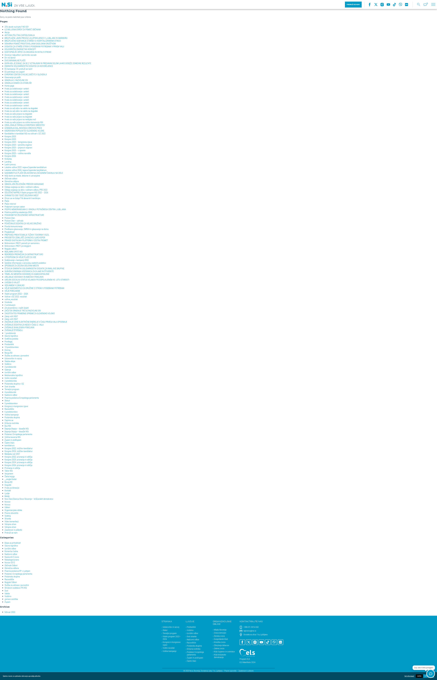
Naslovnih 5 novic (12, 556)
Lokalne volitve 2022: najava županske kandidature (26, 167)
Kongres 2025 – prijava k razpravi (18, 147)
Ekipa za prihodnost (13, 542)
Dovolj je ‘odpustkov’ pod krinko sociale (21, 54)
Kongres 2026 (10, 155)
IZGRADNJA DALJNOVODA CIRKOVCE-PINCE (23, 127)
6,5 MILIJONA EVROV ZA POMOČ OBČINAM (23, 29)
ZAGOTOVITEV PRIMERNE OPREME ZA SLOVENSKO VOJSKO (30, 313)
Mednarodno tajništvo (14, 375)
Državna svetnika (12, 423)
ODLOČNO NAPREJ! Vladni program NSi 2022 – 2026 (26, 192)
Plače (7, 200)
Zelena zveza (219, 648)
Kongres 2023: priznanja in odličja (18, 459)
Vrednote (8, 302)
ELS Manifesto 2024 (247, 662)
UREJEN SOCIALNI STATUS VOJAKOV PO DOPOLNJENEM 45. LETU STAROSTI (37, 279)
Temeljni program (12, 389)
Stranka (8, 518)
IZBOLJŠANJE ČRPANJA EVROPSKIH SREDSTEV (25, 125)
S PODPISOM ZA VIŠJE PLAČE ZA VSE (20, 257)
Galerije (8, 369)
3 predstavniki (10, 366)
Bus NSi (8, 425)
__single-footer (11, 479)
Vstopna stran (10, 524)
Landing (8, 161)
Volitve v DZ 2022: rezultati (16, 296)
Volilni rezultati (11, 378)
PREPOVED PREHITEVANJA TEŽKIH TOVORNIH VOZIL (27, 234)
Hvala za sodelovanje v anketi (17, 88)
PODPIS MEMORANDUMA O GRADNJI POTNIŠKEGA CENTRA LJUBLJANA (35, 209)
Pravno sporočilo (230, 671)
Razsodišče (9, 408)
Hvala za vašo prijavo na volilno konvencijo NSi (24, 122)
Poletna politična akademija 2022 (18, 212)
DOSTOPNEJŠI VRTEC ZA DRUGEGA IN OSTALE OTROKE (28, 52)
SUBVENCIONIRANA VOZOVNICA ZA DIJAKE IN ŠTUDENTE (29, 271)
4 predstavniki (10, 392)
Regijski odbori (11, 248)
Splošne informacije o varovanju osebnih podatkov (25, 262)
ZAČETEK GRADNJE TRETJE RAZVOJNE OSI (23, 310)
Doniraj (7, 349)
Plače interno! (10, 203)
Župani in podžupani (13, 439)
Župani (7, 601)
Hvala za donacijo (12, 487)
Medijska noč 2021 (12, 453)
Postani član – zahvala (14, 220)
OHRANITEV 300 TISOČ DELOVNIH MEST (22, 195)
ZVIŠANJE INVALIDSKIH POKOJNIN (19, 327)
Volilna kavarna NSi (13, 437)
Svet (6, 590)
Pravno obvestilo (11, 513)
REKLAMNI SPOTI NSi (14, 251)
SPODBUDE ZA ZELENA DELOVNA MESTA (22, 265)
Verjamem (9, 473)
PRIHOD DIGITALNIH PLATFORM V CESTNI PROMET (26, 240)
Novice (7, 501)
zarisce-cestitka (11, 599)
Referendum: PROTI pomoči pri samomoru (22, 243)
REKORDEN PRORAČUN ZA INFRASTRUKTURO (24, 254)
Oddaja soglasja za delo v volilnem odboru (22, 186)
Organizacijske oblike (13, 510)
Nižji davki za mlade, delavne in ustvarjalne (22, 175)
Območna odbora (12, 181)
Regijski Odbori (11, 582)
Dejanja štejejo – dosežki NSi (17, 428)
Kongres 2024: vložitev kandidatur (19, 451)
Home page (9, 85)
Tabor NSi (9, 470)
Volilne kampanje (12, 414)
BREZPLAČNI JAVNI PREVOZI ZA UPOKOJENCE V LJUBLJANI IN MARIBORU (36, 38)
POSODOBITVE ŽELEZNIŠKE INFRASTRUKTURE (24, 215)
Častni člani (9, 442)
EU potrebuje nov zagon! (15, 71)
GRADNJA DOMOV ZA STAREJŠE (18, 83)
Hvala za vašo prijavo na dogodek (18, 113)
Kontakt (8, 490)
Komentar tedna (11, 551)
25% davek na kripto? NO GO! (16, 26)
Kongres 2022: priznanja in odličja (18, 456)
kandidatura (9, 445)
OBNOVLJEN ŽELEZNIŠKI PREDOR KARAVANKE (24, 184)
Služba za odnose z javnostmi (17, 355)
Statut (7, 400)
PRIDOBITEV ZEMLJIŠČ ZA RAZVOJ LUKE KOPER (25, 237)
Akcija (7, 32)
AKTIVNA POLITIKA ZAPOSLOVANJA (20, 35)
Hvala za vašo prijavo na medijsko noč (20, 119)
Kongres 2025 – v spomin (15, 150)
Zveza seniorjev (220, 632)
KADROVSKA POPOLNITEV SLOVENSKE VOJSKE (24, 130)
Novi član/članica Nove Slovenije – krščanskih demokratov (29, 498)
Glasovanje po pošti (13, 77)
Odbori (7, 507)
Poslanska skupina (12, 417)
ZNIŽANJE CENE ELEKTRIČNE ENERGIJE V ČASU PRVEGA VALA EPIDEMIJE (36, 321)
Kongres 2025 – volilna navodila (18, 153)
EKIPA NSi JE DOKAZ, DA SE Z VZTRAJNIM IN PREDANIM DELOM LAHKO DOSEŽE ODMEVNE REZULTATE (48, 63)
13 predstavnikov (12, 347)
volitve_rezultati (11, 299)
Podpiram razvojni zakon (15, 206)
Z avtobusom (10, 305)
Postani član (10, 217)
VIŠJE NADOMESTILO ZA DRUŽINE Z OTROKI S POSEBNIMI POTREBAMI (34, 288)
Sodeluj (8, 515)
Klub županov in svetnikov (224, 651)
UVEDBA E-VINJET (12, 282)
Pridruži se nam (11, 532)
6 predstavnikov (11, 411)
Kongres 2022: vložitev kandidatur (19, 448)
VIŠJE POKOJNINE (12, 290)
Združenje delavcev (221, 645)
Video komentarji (12, 521)
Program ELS (245, 659)
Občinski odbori (11, 178)
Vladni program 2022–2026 (172, 637)
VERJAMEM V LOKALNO (14, 285)
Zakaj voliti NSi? (11, 316)
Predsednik (9, 344)
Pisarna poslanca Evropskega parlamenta (22, 397)
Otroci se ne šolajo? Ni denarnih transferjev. (23, 198)
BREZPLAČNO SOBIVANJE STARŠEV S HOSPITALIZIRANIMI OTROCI (33, 40)
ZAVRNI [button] (419, 676)
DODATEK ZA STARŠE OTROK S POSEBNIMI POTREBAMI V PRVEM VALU (34, 46)
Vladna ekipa (10, 361)
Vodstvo (8, 363)
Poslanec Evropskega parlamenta (18, 434)
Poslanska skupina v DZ (14, 383)
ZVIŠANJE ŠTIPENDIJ (14, 330)
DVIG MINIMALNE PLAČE (15, 60)
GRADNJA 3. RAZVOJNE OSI (16, 80)
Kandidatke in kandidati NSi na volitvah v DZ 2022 (25, 133)
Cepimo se (9, 420)
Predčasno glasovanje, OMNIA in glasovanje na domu (26, 229)
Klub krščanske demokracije (220, 656)
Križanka (8, 158)
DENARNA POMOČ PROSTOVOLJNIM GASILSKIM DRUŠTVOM (30, 43)
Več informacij (409, 676)
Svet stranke (10, 386)
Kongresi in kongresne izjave (16, 406)
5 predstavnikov (11, 403)
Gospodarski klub (221, 639)
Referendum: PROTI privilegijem (18, 245)
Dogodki (8, 484)
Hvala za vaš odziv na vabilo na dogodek (21, 108)
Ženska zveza (219, 636)
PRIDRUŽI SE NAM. (353, 4)
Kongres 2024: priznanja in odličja (18, 462)
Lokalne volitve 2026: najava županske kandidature (26, 170)
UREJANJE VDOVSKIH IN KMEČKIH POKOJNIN (24, 276)
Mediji (7, 496)
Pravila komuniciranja (13, 226)
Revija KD (8, 352)
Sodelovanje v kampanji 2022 (17, 260)
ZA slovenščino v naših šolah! (17, 307)
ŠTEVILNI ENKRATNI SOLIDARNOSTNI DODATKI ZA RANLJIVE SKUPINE (34, 268)
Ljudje (7, 493)
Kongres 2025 (10, 136)
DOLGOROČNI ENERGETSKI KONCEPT (20, 49)
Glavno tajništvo (11, 335)
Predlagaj (8, 341)
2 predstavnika (11, 380)
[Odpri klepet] (430, 673)
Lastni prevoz (10, 164)
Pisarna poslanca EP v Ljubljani (17, 570)
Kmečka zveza (219, 642)
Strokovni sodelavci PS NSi (16, 587)
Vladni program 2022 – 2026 (16, 293)
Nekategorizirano (12, 559)
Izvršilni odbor (10, 372)
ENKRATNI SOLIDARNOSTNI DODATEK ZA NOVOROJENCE (29, 66)
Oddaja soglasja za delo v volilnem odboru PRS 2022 (26, 189)
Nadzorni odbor (11, 394)
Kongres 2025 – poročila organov (18, 144)
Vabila (7, 593)
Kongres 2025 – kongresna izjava (18, 141)
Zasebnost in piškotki (13, 529)
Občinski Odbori (11, 565)
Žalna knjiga (10, 476)
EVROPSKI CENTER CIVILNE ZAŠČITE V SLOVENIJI (26, 74)
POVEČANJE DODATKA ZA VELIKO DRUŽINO (23, 223)
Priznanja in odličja (12, 468)
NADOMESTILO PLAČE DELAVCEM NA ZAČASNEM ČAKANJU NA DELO (34, 172)
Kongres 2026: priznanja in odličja (18, 465)
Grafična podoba (11, 338)
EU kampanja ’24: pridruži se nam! (18, 68)
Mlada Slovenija (220, 629)
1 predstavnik (10, 333)
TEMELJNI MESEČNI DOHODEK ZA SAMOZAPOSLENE (27, 274)
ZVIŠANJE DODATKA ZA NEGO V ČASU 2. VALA (24, 324)
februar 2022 (10, 612)
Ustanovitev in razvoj (13, 358)
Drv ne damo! (10, 57)
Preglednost (10, 231)
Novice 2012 (10, 562)
